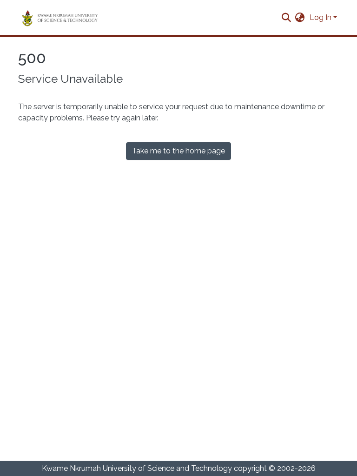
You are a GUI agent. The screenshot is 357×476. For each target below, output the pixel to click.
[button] (300, 17)
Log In (320, 17)
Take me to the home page (178, 150)
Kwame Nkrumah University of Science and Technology (137, 468)
